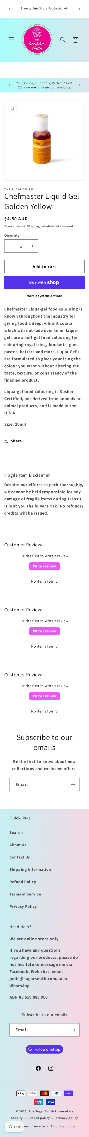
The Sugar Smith (41, 1111)
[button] (11, 40)
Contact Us (19, 857)
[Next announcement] (79, 9)
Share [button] (16, 440)
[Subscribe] (73, 784)
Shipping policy (63, 1126)
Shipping (33, 226)
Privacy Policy (23, 906)
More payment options (45, 295)
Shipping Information (30, 869)
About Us (17, 844)
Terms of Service (25, 894)
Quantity (12, 235)
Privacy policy (67, 1118)
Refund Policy (22, 881)
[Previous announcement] (9, 9)
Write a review (44, 566)
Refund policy (39, 1118)
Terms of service (32, 1126)
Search (16, 832)
